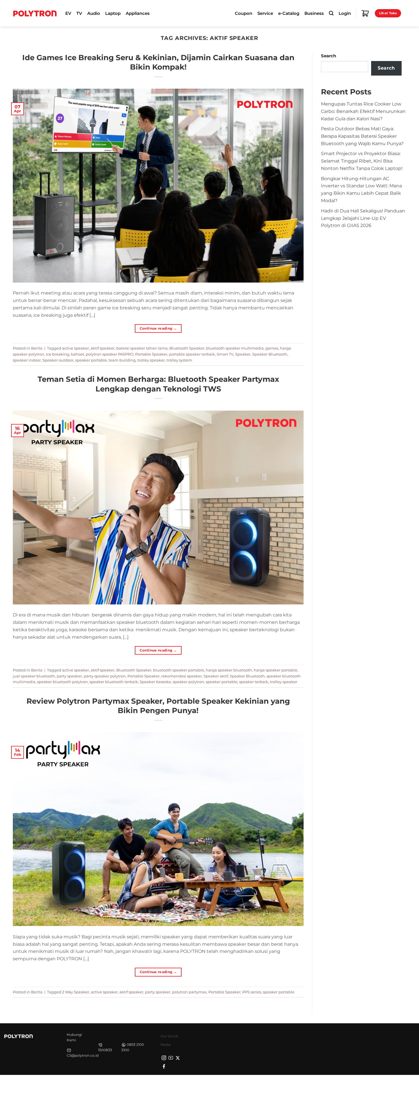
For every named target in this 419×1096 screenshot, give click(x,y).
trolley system (179, 360)
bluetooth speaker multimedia (235, 348)
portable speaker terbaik (192, 354)
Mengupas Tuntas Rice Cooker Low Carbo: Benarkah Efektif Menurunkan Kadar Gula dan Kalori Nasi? (363, 111)
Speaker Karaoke (155, 681)
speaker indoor (27, 360)
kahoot (77, 354)
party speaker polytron (105, 676)
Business (314, 13)
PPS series (251, 992)
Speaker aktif (216, 676)
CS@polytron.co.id (83, 1055)
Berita (36, 348)
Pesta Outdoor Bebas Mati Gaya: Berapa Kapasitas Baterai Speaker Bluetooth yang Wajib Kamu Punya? (362, 136)
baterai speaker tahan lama (142, 348)
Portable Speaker (151, 354)
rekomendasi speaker (181, 676)
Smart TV (225, 354)
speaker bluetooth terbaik (114, 681)
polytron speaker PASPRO (109, 354)
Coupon (243, 13)
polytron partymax (189, 992)
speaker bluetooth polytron (62, 681)
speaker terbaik (253, 681)
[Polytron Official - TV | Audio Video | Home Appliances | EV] (35, 13)
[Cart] (365, 13)
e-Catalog (288, 13)
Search (328, 55)
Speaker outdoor (58, 360)
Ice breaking (57, 354)
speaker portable (91, 360)
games (271, 348)
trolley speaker (151, 360)
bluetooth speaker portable (178, 670)
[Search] (331, 13)
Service (265, 13)
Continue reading (158, 328)
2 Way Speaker (75, 992)
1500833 (105, 1050)
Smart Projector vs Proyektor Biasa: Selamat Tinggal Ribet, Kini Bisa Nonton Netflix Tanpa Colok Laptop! (361, 161)
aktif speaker (103, 348)
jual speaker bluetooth (34, 676)
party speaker (69, 676)
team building (122, 360)
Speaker (243, 354)
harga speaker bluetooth (229, 670)
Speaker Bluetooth (269, 354)
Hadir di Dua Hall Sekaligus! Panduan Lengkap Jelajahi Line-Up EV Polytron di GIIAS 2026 (363, 218)
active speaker (75, 348)
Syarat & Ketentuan (352, 1084)
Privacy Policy (316, 1084)
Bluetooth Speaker (186, 348)
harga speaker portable (275, 670)
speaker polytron (188, 681)
